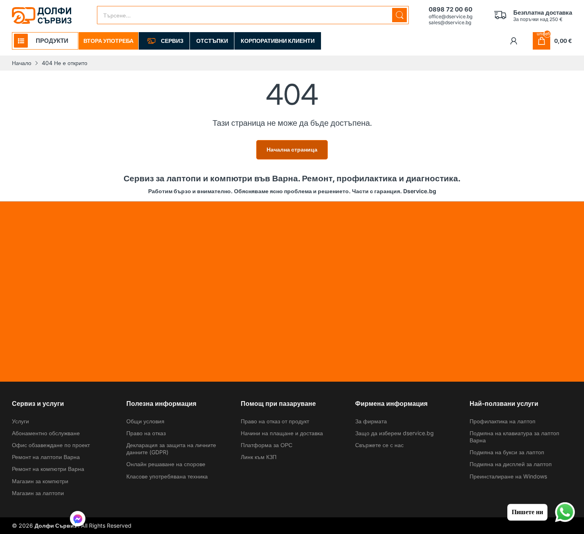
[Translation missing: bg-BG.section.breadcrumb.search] (399, 15)
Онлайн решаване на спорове (165, 464)
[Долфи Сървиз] (42, 15)
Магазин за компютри (40, 481)
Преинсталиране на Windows (508, 476)
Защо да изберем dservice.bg (394, 433)
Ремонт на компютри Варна (48, 468)
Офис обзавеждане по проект (51, 445)
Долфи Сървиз (56, 525)
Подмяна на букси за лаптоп (507, 452)
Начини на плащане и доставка (282, 433)
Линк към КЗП (259, 456)
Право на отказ (146, 433)
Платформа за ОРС (266, 445)
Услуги (20, 421)
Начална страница (292, 149)
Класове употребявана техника (167, 476)
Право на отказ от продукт (275, 421)
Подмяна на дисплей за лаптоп (511, 464)
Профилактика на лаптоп (503, 421)
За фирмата (371, 421)
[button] (77, 519)
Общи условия (145, 421)
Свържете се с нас (379, 445)
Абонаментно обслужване (46, 433)
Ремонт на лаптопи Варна (46, 456)
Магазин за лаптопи (38, 493)
